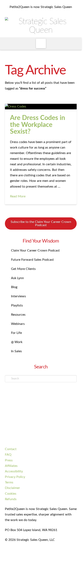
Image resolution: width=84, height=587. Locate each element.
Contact (11, 449)
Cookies (10, 493)
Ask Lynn (17, 278)
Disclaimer (12, 488)
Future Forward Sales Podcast (32, 259)
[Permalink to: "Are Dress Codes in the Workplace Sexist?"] (41, 107)
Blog (14, 287)
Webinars (18, 323)
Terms (9, 482)
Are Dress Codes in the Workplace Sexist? (37, 125)
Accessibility (14, 471)
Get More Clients (23, 269)
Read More (17, 196)
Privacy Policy (15, 477)
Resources (18, 314)
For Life (16, 332)
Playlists (17, 305)
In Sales (16, 351)
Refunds (11, 499)
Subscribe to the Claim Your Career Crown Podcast (41, 223)
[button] (41, 43)
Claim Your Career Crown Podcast (35, 250)
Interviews (18, 296)
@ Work (16, 342)
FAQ (8, 454)
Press (9, 460)
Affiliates (11, 465)
